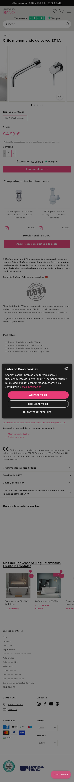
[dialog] (37, 391)
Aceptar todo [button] (38, 394)
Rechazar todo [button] (38, 403)
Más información (31, 386)
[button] (37, 412)
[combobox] (66, 368)
